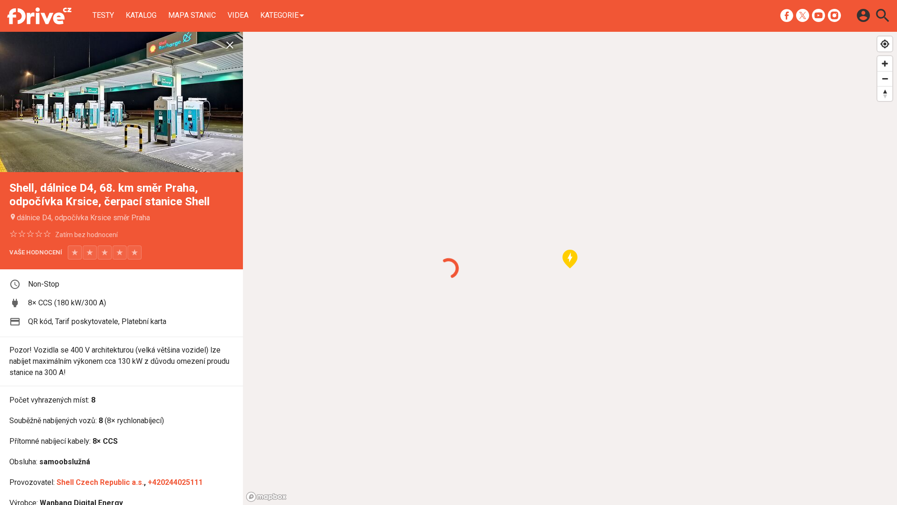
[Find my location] (884, 43)
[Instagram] (834, 15)
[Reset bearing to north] (884, 93)
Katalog (141, 15)
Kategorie (279, 15)
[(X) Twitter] (802, 15)
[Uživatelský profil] (863, 15)
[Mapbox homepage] (266, 496)
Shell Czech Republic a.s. (100, 482)
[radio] (75, 252)
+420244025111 (175, 482)
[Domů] (39, 16)
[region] (570, 268)
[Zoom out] (884, 78)
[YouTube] (818, 15)
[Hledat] (882, 15)
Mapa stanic (192, 15)
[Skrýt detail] (230, 45)
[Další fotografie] (218, 102)
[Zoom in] (884, 63)
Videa (238, 15)
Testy (103, 15)
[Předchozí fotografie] (24, 102)
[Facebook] (786, 15)
